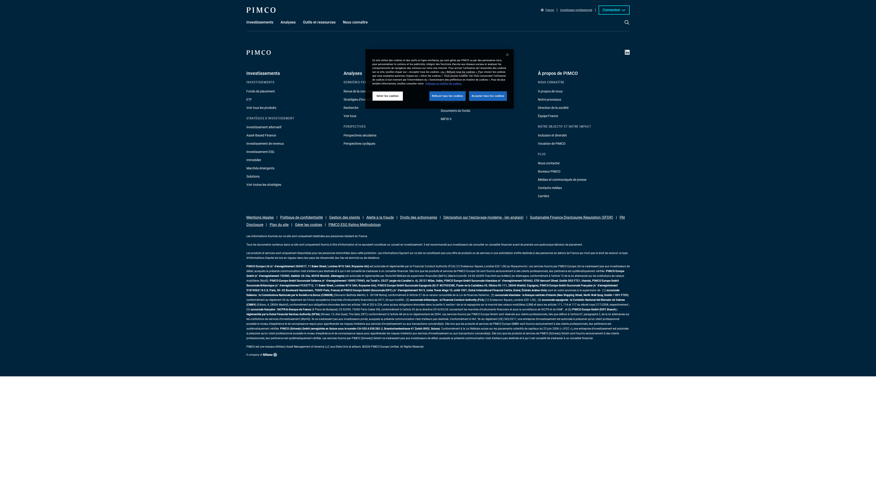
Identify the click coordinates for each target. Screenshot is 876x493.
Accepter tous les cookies (488, 95)
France (549, 10)
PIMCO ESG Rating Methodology (354, 225)
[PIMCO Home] (261, 10)
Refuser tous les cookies (447, 95)
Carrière (543, 196)
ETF (249, 99)
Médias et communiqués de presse (562, 179)
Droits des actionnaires (418, 217)
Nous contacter (549, 163)
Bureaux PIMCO (549, 171)
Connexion (611, 10)
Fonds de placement (260, 91)
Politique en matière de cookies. (443, 83)
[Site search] (627, 25)
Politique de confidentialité (301, 217)
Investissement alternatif (264, 127)
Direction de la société (553, 108)
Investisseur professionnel (576, 10)
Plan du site (279, 225)
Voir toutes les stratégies (263, 184)
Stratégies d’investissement (363, 99)
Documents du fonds (455, 111)
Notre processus (549, 99)
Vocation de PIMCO (552, 143)
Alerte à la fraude (380, 217)
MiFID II (446, 119)
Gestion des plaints (344, 217)
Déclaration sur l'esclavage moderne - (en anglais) (483, 217)
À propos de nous (550, 91)
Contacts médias (550, 188)
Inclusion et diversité (552, 135)
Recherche (351, 108)
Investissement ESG (260, 152)
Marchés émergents (260, 168)
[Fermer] (507, 55)
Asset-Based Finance (261, 135)
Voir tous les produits (261, 108)
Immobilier (253, 160)
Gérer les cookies (308, 225)
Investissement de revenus (265, 143)
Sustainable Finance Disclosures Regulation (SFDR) (571, 217)
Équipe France (548, 116)
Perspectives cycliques (359, 143)
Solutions (253, 176)
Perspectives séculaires (360, 135)
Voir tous (350, 116)
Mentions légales (260, 217)
